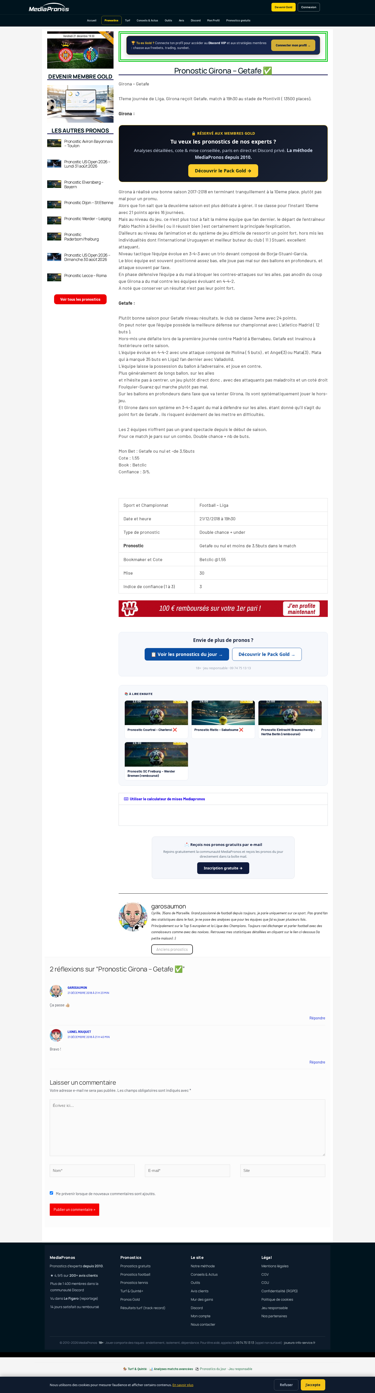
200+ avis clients (83, 1275)
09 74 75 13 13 (245, 1342)
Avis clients (199, 1291)
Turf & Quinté (137, 1369)
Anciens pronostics (172, 949)
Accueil (91, 20)
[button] (223, 799)
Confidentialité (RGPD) (279, 1291)
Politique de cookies (277, 1299)
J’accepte (313, 1385)
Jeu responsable (274, 1308)
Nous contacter (203, 1324)
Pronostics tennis (134, 1282)
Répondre (317, 1018)
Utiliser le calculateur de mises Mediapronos (167, 798)
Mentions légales (275, 1266)
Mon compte (200, 1316)
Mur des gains (202, 1299)
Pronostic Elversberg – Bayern (84, 184)
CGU (265, 1282)
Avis (181, 20)
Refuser (286, 1385)
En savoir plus (182, 1385)
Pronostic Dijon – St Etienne (88, 202)
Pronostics (111, 20)
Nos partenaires (274, 1316)
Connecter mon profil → (293, 45)
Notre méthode (203, 1266)
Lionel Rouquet (79, 1031)
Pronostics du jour (213, 1369)
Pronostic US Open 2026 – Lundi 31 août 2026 (87, 164)
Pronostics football (135, 1274)
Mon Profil (213, 20)
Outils (168, 20)
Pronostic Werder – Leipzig (87, 218)
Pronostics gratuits (238, 20)
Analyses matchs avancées (173, 1369)
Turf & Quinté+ (131, 1291)
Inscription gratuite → (223, 868)
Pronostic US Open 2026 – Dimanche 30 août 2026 (87, 257)
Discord (196, 20)
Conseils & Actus (147, 20)
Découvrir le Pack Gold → (223, 171)
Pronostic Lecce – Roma (85, 275)
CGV (265, 1274)
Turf (127, 20)
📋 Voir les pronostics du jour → (187, 654)
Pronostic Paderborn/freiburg (81, 237)
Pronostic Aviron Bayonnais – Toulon (88, 143)
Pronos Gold (130, 1299)
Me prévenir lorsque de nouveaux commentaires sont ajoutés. (106, 1193)
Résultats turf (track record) (143, 1308)
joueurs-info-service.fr (299, 1342)
